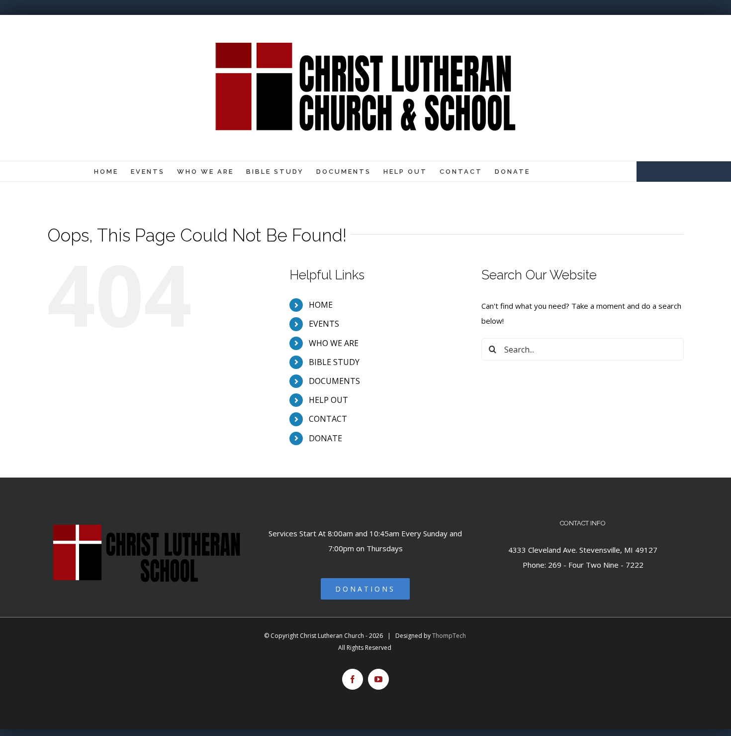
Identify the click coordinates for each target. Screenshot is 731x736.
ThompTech (449, 635)
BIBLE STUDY (334, 362)
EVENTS (324, 323)
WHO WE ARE (334, 343)
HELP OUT (328, 399)
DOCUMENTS (334, 380)
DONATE (325, 438)
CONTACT (328, 418)
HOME (321, 304)
